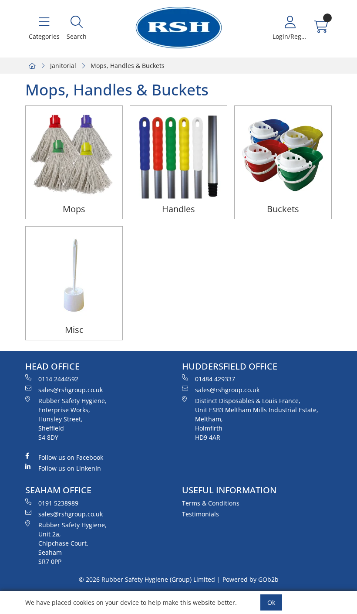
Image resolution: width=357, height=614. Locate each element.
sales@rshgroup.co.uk (70, 390)
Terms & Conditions (210, 503)
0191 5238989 (58, 503)
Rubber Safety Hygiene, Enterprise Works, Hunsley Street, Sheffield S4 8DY (72, 419)
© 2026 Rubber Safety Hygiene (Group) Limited (147, 579)
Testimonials (200, 514)
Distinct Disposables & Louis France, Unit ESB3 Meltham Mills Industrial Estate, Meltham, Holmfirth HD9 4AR (256, 419)
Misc (74, 330)
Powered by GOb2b (250, 579)
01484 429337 (215, 379)
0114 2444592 (58, 379)
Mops (74, 209)
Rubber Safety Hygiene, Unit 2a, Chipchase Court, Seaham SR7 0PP (72, 543)
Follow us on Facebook (70, 457)
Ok (271, 602)
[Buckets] (283, 154)
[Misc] (74, 275)
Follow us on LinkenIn (69, 468)
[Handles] (178, 154)
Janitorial (63, 65)
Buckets (283, 209)
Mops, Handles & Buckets (128, 65)
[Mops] (74, 154)
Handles (178, 209)
